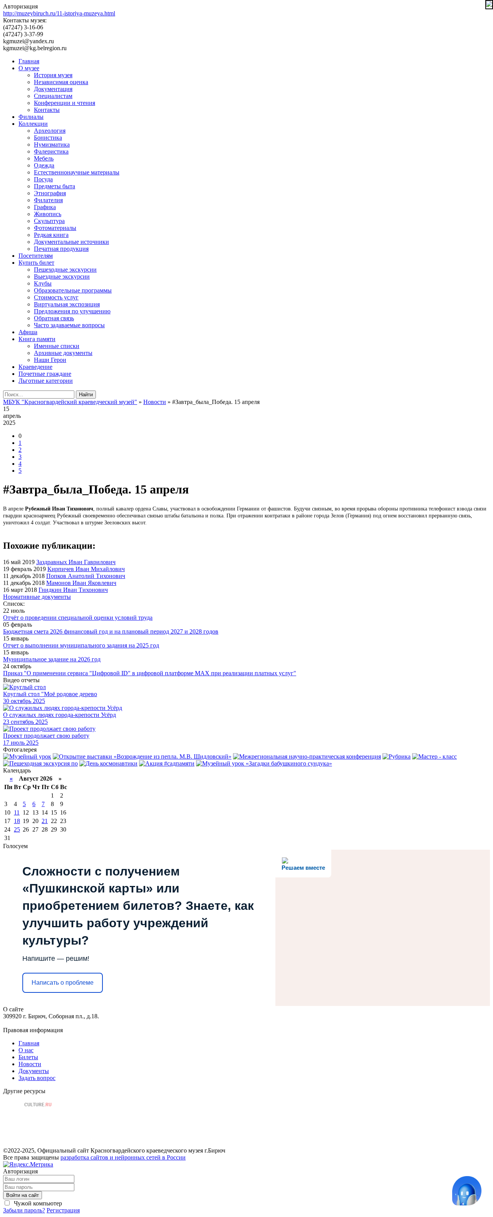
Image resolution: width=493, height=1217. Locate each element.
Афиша (27, 332)
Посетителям (35, 255)
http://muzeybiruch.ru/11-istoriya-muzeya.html (59, 13)
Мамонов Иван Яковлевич (81, 583)
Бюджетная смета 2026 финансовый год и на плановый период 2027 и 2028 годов (110, 631)
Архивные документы (63, 353)
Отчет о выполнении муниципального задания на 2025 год (81, 645)
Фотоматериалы (55, 228)
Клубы (43, 283)
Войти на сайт (22, 1195)
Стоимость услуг (56, 297)
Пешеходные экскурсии (65, 269)
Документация (53, 89)
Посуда (43, 179)
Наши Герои (50, 360)
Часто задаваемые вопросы (69, 325)
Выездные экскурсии (62, 276)
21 (45, 821)
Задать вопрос (36, 1078)
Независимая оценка (61, 82)
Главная (28, 61)
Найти (86, 394)
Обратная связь (54, 318)
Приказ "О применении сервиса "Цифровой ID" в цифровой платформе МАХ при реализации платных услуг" (149, 673)
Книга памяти (36, 339)
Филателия (48, 200)
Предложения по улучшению (72, 311)
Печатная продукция (61, 248)
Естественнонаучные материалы (76, 172)
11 (17, 812)
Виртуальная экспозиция (67, 304)
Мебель (44, 158)
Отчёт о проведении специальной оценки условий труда (78, 617)
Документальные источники (71, 241)
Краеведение (35, 366)
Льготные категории (45, 380)
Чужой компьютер (37, 1203)
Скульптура (49, 221)
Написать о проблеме (63, 982)
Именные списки (56, 346)
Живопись (47, 214)
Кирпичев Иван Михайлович (86, 569)
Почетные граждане (44, 373)
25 (17, 829)
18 (17, 821)
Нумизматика (52, 144)
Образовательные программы (73, 290)
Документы (33, 1071)
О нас (26, 1050)
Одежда (44, 165)
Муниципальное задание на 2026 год (52, 659)
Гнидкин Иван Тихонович (73, 590)
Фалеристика (51, 151)
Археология (49, 130)
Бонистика (48, 137)
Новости (29, 1064)
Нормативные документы (37, 596)
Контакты (47, 109)
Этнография (50, 193)
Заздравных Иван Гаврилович (76, 562)
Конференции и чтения (64, 103)
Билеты (28, 1057)
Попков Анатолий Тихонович (85, 576)
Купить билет (36, 262)
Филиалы (31, 116)
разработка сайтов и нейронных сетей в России (123, 1157)
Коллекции (33, 123)
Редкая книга (51, 235)
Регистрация (63, 1210)
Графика (45, 207)
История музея (53, 75)
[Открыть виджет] (466, 1190)
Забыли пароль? (24, 1210)
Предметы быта (54, 186)
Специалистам (53, 96)
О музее (28, 68)
